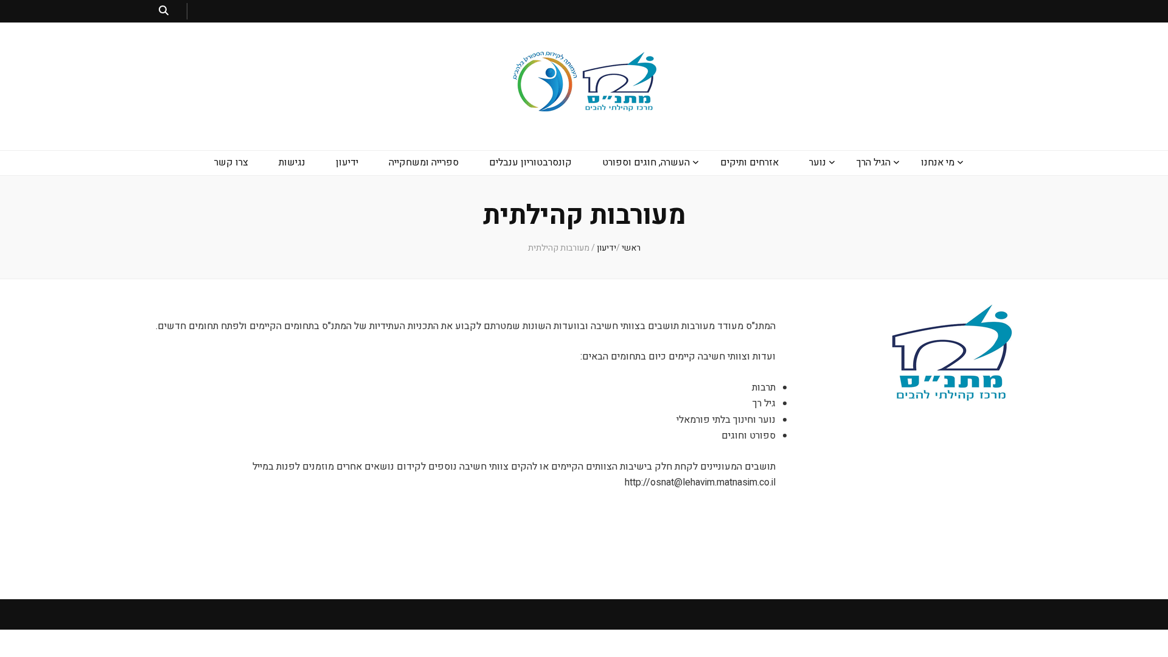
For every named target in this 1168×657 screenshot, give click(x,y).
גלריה (945, 316)
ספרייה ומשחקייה (424, 162)
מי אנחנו (937, 162)
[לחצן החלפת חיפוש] (164, 11)
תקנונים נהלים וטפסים (917, 292)
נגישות (292, 162)
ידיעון (347, 162)
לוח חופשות (934, 341)
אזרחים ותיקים (749, 162)
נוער (817, 162)
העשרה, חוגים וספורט (646, 162)
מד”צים (814, 193)
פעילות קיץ (807, 243)
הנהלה (944, 243)
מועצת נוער (807, 218)
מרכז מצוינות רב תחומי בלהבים (637, 193)
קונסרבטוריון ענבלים (530, 162)
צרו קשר (231, 162)
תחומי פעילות (931, 267)
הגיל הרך (874, 162)
